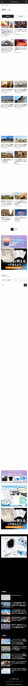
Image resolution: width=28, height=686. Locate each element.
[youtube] (14, 679)
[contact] (17, 679)
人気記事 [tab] (20, 16)
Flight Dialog (7, 681)
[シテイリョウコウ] (14, 2)
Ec (14, 681)
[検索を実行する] (25, 285)
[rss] (16, 679)
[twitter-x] (10, 679)
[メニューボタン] (2, 2)
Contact (17, 681)
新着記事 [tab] (8, 16)
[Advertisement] (14, 67)
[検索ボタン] (26, 2)
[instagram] (12, 679)
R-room (21, 681)
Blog (12, 681)
